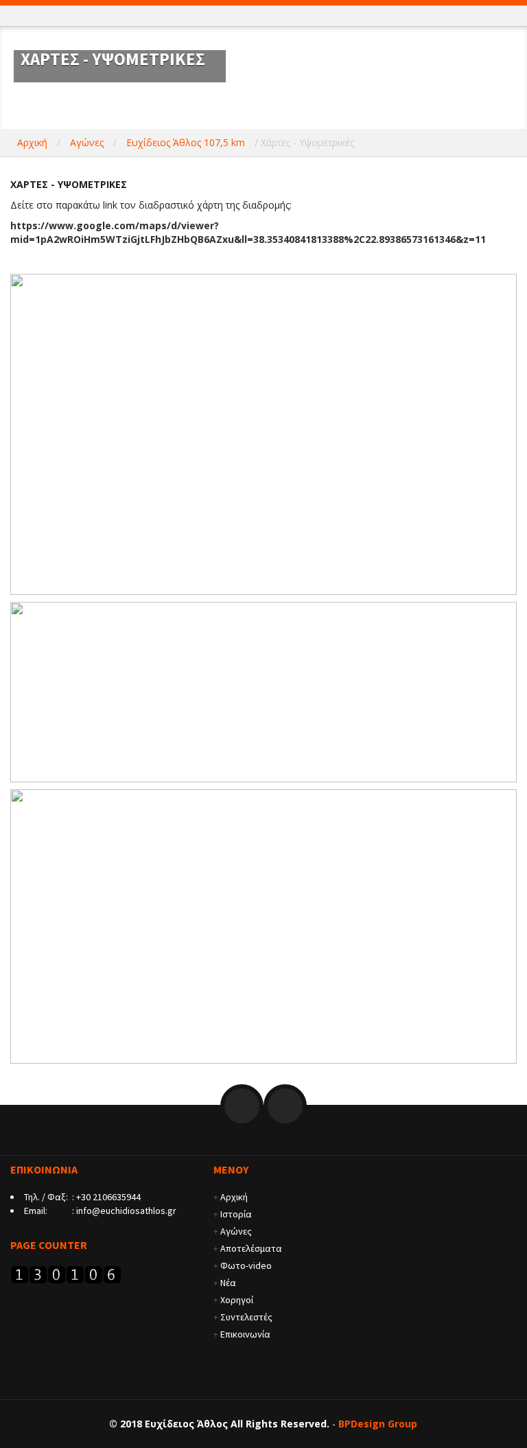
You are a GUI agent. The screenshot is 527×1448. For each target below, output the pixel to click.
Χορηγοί (236, 1300)
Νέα (228, 1282)
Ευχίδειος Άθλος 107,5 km (185, 142)
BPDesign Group (377, 1423)
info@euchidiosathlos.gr (126, 1210)
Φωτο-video (246, 1265)
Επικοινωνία (245, 1334)
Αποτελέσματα (251, 1248)
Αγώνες (87, 142)
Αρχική (32, 142)
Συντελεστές (246, 1317)
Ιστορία (236, 1214)
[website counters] (65, 1273)
